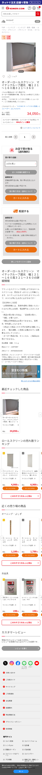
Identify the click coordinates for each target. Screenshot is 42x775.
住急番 (26, 745)
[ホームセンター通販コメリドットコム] (15, 8)
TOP (3, 27)
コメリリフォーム (30, 741)
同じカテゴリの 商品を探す (30, 381)
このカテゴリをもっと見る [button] (21, 496)
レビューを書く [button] (21, 648)
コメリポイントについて (31, 128)
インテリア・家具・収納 (26, 27)
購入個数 (8, 137)
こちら (20, 767)
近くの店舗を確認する (21, 172)
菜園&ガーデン (10, 749)
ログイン (25, 642)
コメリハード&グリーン (12, 754)
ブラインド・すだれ (25, 30)
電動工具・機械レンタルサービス (31, 760)
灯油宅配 (27, 749)
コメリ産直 (9, 741)
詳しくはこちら (35, 2)
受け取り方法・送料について (21, 191)
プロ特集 (8, 759)
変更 (37, 21)
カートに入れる (21, 198)
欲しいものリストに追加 (21, 261)
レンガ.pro (9, 745)
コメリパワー (29, 754)
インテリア (11, 27)
